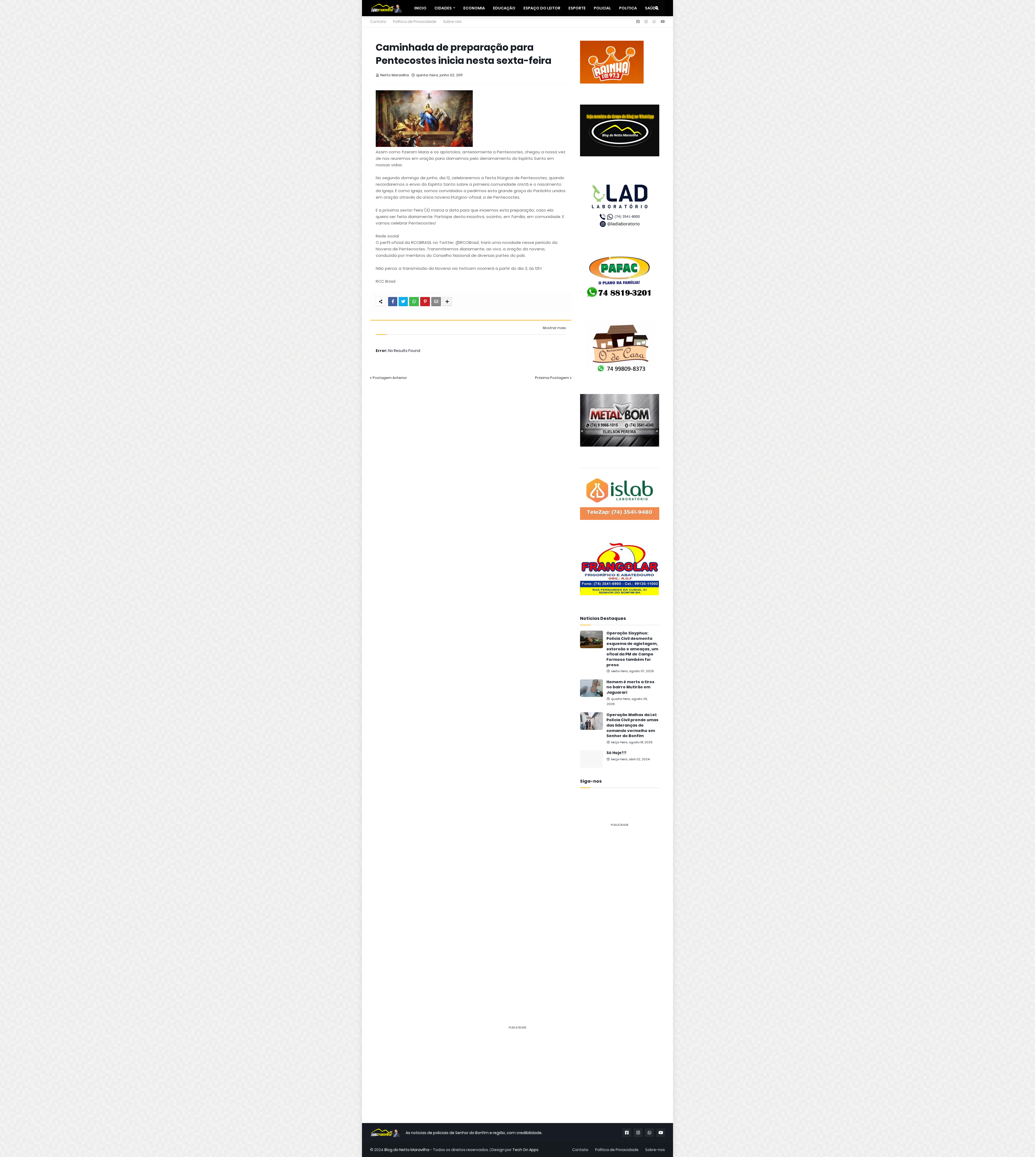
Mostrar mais (554, 328)
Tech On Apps (525, 1149)
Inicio (420, 8)
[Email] (436, 301)
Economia (474, 8)
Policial (602, 8)
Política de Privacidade (414, 21)
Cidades (443, 8)
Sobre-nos (655, 1149)
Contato (378, 21)
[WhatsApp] (414, 301)
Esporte (577, 8)
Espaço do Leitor (541, 8)
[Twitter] (403, 301)
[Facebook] (392, 301)
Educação (504, 8)
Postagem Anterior (390, 377)
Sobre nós (452, 21)
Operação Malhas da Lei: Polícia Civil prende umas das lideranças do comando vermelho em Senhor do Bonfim (632, 725)
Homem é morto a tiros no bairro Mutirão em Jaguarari (630, 687)
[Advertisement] (619, 912)
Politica (628, 8)
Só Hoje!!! (616, 752)
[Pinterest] (425, 301)
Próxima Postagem (552, 377)
